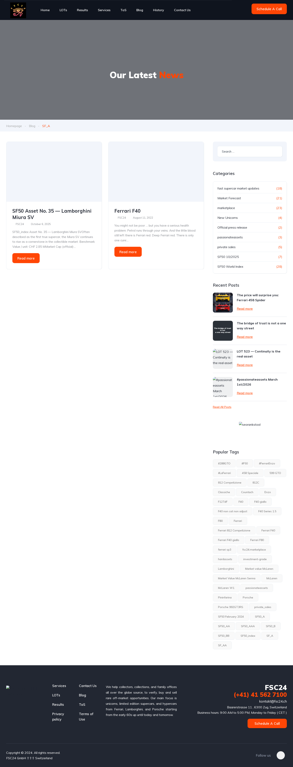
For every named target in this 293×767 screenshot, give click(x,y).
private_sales (262, 607)
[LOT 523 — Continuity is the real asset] (223, 359)
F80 (220, 521)
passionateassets (230, 237)
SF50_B (270, 626)
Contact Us (182, 10)
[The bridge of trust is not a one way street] (223, 331)
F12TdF (222, 501)
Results (82, 10)
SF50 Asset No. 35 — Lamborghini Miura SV (51, 214)
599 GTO (275, 473)
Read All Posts (222, 407)
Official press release (232, 227)
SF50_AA (224, 626)
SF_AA (222, 645)
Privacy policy (58, 716)
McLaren (271, 578)
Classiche (224, 492)
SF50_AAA (248, 626)
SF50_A (260, 616)
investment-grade (255, 559)
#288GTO (224, 463)
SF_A (269, 636)
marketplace (226, 208)
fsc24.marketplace (254, 549)
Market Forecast (229, 198)
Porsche (248, 597)
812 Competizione (229, 482)
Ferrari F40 (127, 211)
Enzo (267, 492)
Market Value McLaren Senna (236, 578)
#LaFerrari (224, 473)
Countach (247, 492)
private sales (226, 247)
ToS (123, 10)
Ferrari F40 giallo (228, 540)
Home (45, 10)
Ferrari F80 (257, 540)
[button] (269, 9)
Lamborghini (226, 569)
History (158, 10)
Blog (139, 10)
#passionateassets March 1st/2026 (257, 381)
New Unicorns (227, 218)
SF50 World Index (230, 266)
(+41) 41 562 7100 (260, 694)
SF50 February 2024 (231, 616)
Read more (26, 258)
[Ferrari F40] (156, 172)
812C (256, 482)
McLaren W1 (226, 588)
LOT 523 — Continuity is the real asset (258, 353)
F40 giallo (260, 501)
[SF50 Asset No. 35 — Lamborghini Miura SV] (54, 172)
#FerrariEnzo (267, 463)
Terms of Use (86, 716)
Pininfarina (225, 597)
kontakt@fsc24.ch (272, 701)
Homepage (14, 126)
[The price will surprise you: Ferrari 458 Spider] (223, 303)
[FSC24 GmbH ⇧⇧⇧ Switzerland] (18, 10)
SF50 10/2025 (228, 257)
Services (104, 10)
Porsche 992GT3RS (230, 607)
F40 (241, 501)
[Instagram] (281, 755)
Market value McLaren (259, 569)
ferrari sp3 (224, 549)
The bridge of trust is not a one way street (261, 325)
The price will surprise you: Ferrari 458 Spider (258, 297)
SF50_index (248, 636)
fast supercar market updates (238, 188)
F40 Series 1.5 (267, 511)
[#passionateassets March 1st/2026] (223, 387)
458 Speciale (250, 473)
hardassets (225, 559)
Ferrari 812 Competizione (234, 530)
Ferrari (238, 521)
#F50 (245, 463)
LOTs (63, 10)
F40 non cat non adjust (232, 511)
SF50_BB (223, 636)
